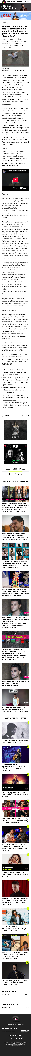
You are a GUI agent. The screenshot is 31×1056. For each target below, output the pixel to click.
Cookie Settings (26, 1043)
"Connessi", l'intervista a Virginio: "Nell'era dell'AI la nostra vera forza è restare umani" (16, 405)
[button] (21, 70)
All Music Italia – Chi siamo (9, 1042)
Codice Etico (23, 1042)
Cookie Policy (11, 1043)
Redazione (5, 68)
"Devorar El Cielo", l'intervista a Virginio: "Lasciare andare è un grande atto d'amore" (14, 372)
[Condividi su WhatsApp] (10, 70)
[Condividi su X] (16, 70)
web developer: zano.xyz (15, 1045)
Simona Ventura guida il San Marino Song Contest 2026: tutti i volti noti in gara (15, 397)
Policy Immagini (18, 1043)
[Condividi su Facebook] (13, 70)
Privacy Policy (4, 1043)
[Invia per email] (23, 70)
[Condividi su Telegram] (18, 70)
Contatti (18, 1042)
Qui (28, 137)
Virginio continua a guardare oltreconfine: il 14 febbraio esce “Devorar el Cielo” (14, 390)
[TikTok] (22, 1038)
